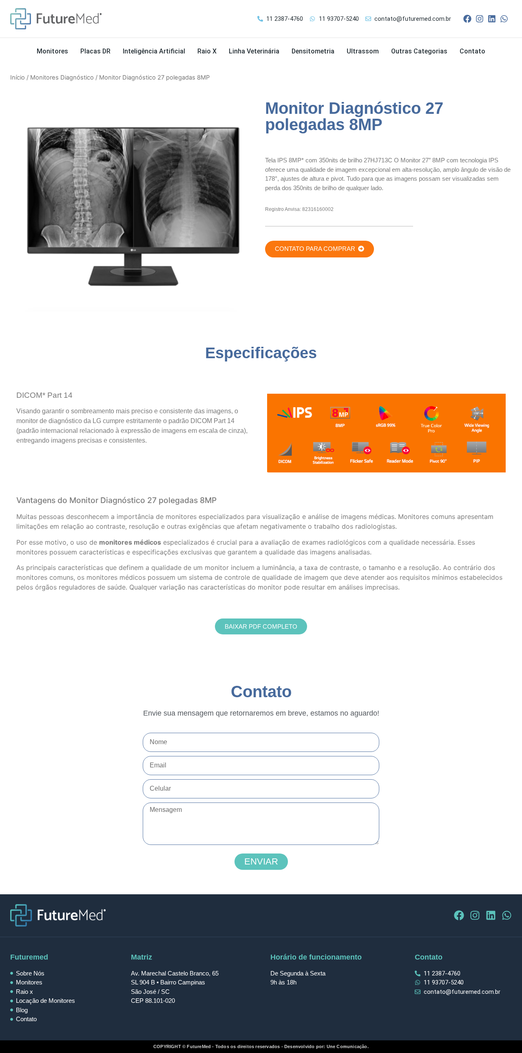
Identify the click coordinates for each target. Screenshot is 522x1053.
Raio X (207, 51)
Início (17, 77)
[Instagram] (480, 19)
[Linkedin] (492, 19)
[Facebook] (467, 19)
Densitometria (313, 51)
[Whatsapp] (504, 19)
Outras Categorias (419, 51)
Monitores (52, 51)
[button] (319, 249)
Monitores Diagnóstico (62, 77)
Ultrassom (363, 51)
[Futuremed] (56, 18)
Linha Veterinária (254, 51)
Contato (472, 51)
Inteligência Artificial (154, 51)
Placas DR (95, 51)
